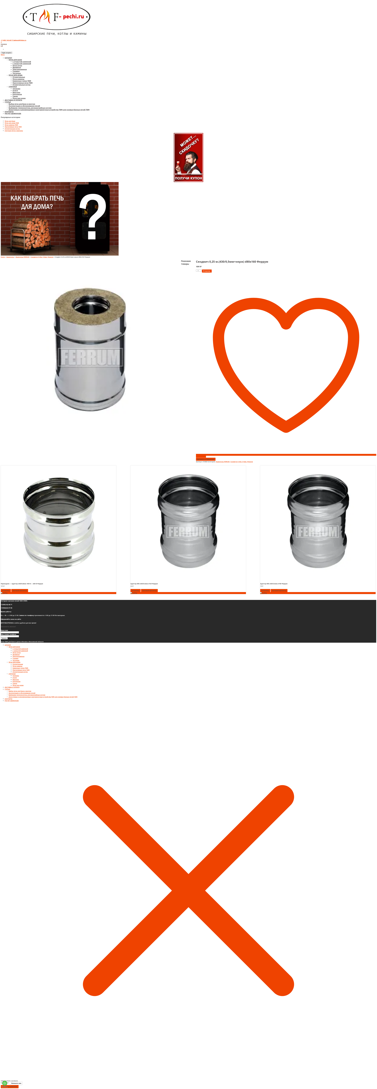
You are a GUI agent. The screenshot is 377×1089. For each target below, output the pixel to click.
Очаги (15, 90)
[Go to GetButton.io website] (5, 1087)
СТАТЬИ (8, 102)
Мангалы (16, 92)
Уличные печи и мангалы (14, 131)
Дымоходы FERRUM (22, 257)
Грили (15, 96)
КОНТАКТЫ (9, 112)
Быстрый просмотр (20, 590)
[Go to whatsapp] (4, 1083)
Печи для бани (10, 121)
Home (3, 257)
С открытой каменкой (22, 62)
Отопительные (19, 77)
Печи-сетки (17, 66)
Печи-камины (18, 79)
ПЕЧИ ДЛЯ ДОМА (15, 75)
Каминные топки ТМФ (22, 81)
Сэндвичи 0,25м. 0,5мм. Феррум (42, 257)
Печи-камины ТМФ (11, 125)
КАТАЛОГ (8, 58)
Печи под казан (19, 98)
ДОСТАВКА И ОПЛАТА (13, 100)
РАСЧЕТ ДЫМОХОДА (13, 113)
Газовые (16, 71)
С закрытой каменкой (22, 64)
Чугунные (17, 73)
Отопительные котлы (22, 85)
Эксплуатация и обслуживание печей (24, 106)
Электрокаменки (20, 69)
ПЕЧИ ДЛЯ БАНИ (15, 60)
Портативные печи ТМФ (23, 83)
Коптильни (17, 94)
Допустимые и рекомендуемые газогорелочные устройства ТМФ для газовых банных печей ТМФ (49, 110)
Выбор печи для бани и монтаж (22, 104)
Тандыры (16, 89)
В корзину (206, 271)
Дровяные (17, 67)
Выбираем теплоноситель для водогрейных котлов (30, 108)
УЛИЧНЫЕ (13, 87)
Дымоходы (10, 257)
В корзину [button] (6, 590)
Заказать (4, 638)
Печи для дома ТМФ (12, 123)
